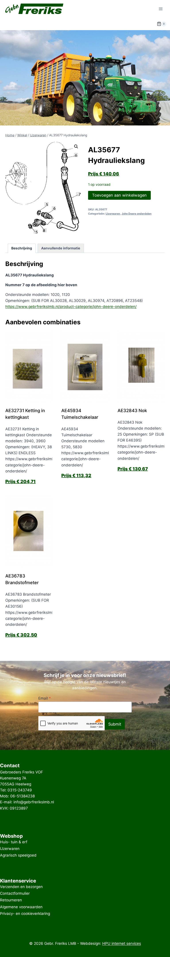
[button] (76, 147)
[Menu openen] (160, 8)
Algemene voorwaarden (21, 907)
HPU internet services (121, 943)
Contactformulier (15, 893)
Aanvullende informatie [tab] (60, 248)
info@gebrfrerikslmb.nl (34, 802)
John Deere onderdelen (136, 213)
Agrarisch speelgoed (18, 855)
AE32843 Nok (132, 410)
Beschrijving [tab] (21, 248)
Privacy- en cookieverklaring (25, 913)
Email (44, 698)
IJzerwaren (113, 213)
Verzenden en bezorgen (21, 887)
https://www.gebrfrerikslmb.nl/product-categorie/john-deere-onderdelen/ (71, 306)
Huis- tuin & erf (13, 842)
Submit (114, 724)
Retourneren (11, 900)
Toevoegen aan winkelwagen (119, 195)
